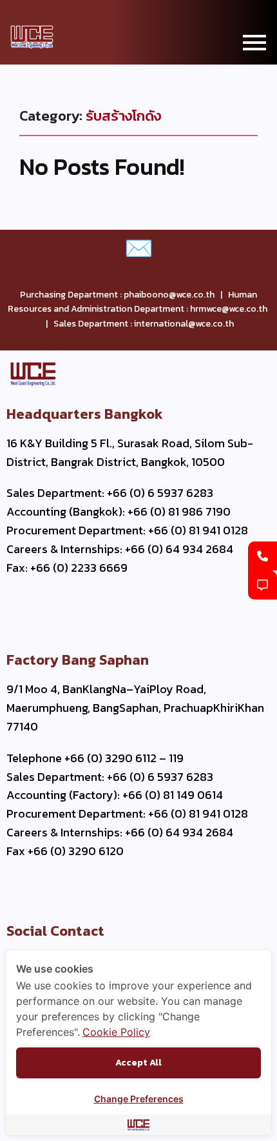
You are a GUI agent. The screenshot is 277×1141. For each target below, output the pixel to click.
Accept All (138, 1062)
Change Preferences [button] (139, 1098)
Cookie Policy (116, 1031)
